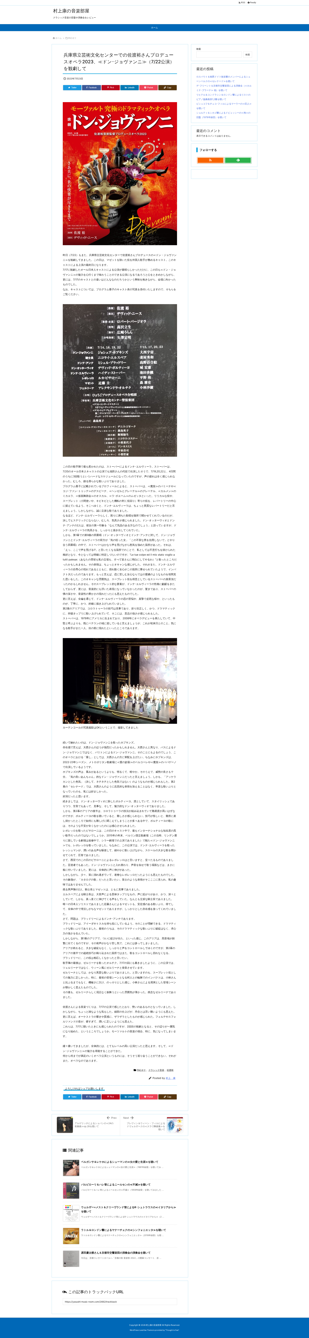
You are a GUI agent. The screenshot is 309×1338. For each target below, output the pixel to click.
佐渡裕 (170, 1070)
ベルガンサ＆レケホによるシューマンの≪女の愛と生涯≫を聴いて (119, 1161)
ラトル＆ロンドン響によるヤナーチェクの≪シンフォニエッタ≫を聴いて (123, 1230)
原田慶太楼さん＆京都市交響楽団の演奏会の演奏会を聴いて (116, 1252)
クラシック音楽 (156, 1070)
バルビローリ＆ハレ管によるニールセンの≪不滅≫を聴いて (116, 1184)
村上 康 (170, 1078)
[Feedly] (238, 160)
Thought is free (172, 1330)
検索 (198, 49)
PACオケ (72, 38)
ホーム (58, 38)
